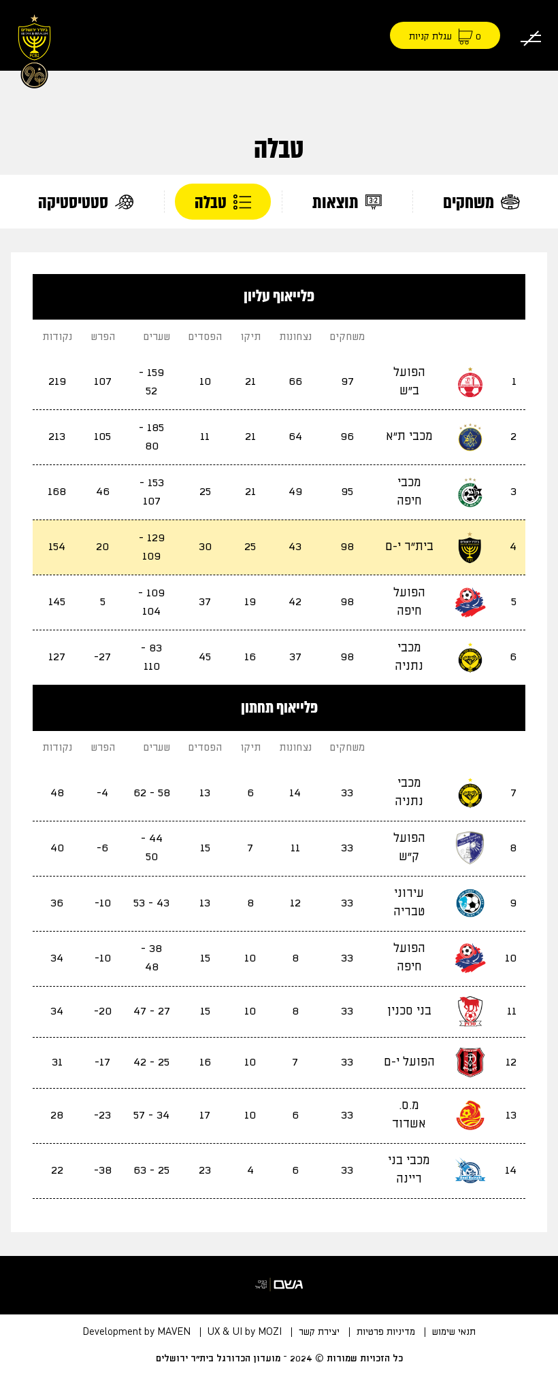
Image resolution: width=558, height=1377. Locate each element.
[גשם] (279, 1285)
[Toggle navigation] (531, 35)
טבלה (212, 202)
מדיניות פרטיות (386, 1332)
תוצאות (337, 202)
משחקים (470, 202)
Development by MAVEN (136, 1332)
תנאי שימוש (454, 1332)
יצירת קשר (319, 1332)
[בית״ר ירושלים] (34, 49)
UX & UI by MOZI (245, 1332)
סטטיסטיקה (75, 202)
